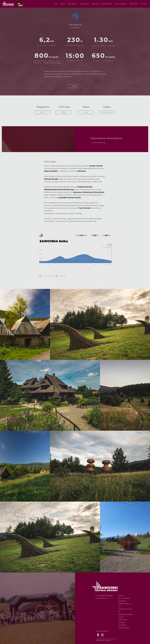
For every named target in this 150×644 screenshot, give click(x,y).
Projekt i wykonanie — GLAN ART (103, 640)
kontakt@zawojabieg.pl (104, 595)
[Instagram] (102, 635)
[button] (56, 4)
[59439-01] (98, 635)
